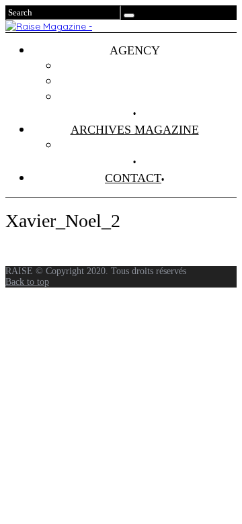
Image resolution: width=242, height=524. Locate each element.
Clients (148, 81)
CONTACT (133, 178)
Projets (148, 66)
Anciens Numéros (148, 145)
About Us (147, 96)
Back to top (27, 282)
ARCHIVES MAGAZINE (135, 129)
